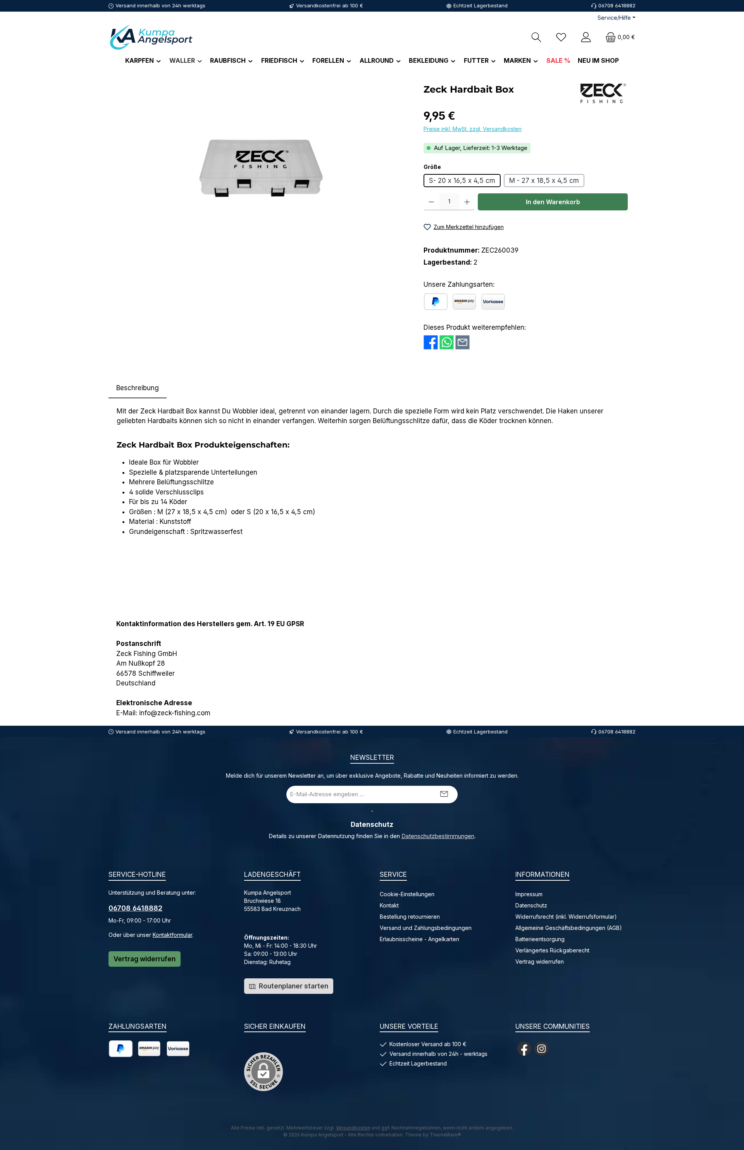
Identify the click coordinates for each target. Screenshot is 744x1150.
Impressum (528, 894)
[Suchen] (536, 37)
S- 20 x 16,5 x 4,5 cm (462, 180)
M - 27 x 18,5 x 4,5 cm (544, 180)
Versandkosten (353, 1128)
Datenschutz (531, 905)
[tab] (137, 388)
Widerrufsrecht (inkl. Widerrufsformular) (566, 916)
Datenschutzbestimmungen (437, 836)
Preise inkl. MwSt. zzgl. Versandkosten (473, 129)
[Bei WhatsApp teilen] (446, 342)
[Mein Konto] (585, 37)
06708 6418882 (135, 908)
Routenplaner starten (292, 986)
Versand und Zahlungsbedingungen (426, 927)
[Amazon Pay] (464, 301)
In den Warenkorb (553, 202)
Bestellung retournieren (410, 916)
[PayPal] (436, 301)
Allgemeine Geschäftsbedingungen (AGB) (568, 927)
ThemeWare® (445, 1135)
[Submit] (444, 794)
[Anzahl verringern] (431, 201)
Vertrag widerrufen (145, 959)
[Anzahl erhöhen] (467, 201)
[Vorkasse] (493, 301)
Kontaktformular (172, 934)
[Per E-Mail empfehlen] (462, 342)
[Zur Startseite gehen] (151, 37)
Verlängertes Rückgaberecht (552, 950)
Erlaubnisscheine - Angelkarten (419, 939)
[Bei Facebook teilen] (430, 342)
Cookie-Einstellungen (407, 894)
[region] (262, 165)
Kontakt (389, 905)
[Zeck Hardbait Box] (262, 165)
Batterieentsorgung (540, 939)
